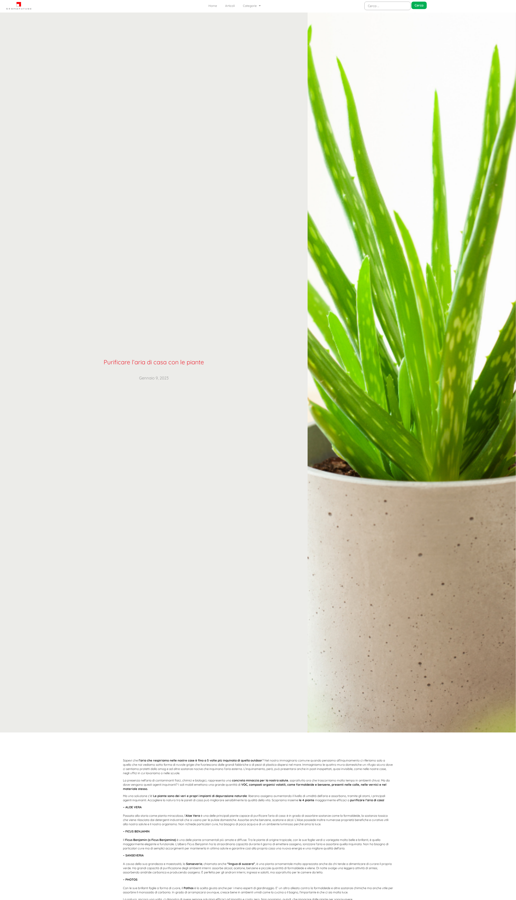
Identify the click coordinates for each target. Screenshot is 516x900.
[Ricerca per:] (387, 6)
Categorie (250, 6)
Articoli (230, 6)
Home (212, 6)
